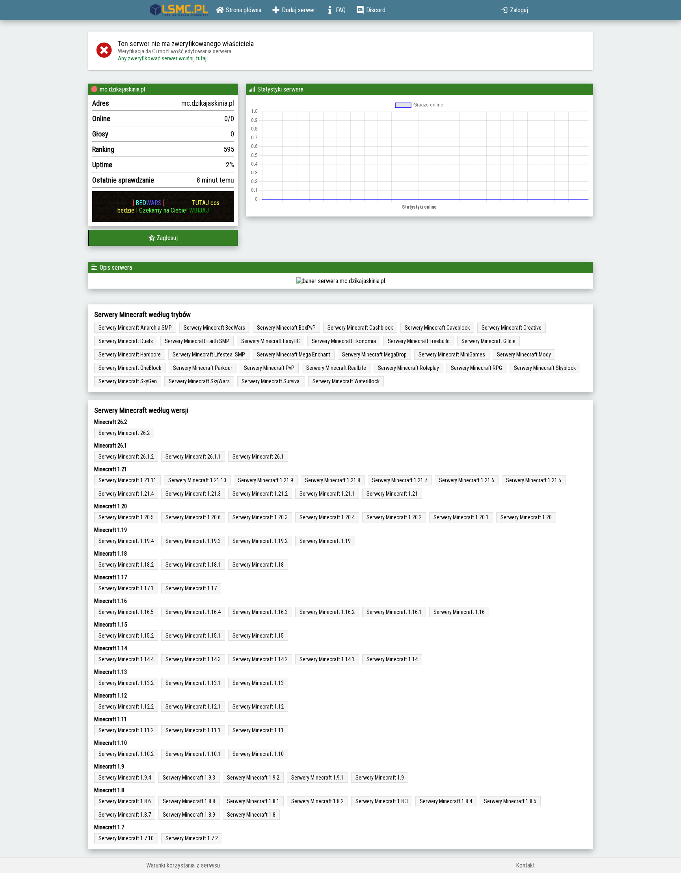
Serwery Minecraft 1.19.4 (126, 541)
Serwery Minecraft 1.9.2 (253, 777)
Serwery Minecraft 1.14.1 (327, 659)
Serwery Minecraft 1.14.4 (126, 659)
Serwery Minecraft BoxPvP (286, 328)
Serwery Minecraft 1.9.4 (125, 777)
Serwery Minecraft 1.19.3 (193, 541)
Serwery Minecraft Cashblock (360, 328)
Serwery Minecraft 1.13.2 (126, 683)
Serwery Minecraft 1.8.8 (189, 801)
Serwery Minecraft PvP (269, 368)
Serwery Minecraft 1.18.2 (126, 564)
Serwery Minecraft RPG (476, 368)
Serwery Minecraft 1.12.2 (126, 706)
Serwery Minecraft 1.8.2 (317, 801)
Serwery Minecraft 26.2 (124, 433)
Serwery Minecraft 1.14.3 (193, 659)
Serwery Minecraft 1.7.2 (192, 838)
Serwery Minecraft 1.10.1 (193, 754)
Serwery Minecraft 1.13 (258, 683)
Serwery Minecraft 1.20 (526, 517)
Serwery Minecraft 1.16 (459, 612)
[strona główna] (179, 10)
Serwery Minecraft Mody (524, 354)
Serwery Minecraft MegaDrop (374, 354)
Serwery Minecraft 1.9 (379, 777)
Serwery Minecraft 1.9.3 (189, 777)
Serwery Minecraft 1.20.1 (461, 517)
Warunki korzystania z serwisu (183, 865)
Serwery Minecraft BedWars (214, 328)
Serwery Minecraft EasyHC (270, 341)
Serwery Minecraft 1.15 (258, 635)
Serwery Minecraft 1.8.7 (125, 814)
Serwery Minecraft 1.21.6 (466, 480)
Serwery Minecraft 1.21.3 (193, 494)
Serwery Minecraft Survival (271, 381)
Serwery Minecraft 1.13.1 (193, 683)
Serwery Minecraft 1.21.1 (327, 494)
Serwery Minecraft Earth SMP (197, 341)
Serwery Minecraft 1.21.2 (260, 494)
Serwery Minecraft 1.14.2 (260, 659)
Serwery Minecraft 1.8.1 (253, 801)
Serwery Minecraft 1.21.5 (533, 480)
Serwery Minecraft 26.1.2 (126, 456)
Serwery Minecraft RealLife (336, 368)
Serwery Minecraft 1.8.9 (189, 814)
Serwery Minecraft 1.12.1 (193, 706)
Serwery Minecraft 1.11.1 (193, 730)
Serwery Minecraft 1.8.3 (381, 801)
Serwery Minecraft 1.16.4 (193, 612)
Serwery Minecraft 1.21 (392, 494)
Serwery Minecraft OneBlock (130, 368)
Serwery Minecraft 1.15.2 (126, 635)
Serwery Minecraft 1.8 (251, 814)
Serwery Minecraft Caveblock (437, 328)
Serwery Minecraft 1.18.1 (193, 564)
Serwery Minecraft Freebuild (419, 341)
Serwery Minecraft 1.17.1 (126, 588)
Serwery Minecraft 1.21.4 (126, 494)
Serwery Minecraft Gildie (488, 341)
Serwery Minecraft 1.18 (258, 564)
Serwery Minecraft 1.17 (191, 588)
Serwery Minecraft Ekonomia (344, 341)
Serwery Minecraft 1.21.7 (399, 480)
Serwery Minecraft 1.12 (258, 706)
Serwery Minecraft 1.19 (325, 541)
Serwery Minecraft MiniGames (452, 354)
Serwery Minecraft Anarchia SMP (135, 328)
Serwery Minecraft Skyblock (545, 368)
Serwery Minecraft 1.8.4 (446, 801)
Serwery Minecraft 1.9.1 (317, 777)
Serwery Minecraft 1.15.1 (193, 635)
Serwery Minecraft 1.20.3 (260, 517)
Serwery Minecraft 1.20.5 (126, 517)
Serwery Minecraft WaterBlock (346, 381)
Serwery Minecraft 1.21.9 (265, 480)
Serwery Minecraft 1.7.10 (126, 838)
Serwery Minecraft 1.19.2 (260, 541)
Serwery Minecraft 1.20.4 (327, 517)
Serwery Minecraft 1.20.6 (193, 517)
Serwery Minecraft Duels (126, 341)
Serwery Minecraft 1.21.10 (197, 480)
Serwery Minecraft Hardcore (130, 354)
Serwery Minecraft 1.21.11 (127, 480)
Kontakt (525, 865)
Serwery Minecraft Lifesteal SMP (209, 354)
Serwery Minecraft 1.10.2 (126, 754)
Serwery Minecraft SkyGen (128, 381)
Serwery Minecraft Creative (511, 328)
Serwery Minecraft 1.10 (258, 754)
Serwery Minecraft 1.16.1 (394, 612)
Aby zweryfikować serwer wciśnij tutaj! (163, 58)
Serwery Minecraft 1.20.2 (394, 517)
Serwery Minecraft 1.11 (258, 730)
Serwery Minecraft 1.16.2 (327, 612)
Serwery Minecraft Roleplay (408, 368)
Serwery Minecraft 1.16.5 (126, 612)
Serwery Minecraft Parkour (202, 368)
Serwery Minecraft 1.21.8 (332, 480)
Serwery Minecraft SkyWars (199, 381)
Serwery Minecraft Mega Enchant (293, 354)
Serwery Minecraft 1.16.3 (260, 612)
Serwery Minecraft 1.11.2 (126, 730)
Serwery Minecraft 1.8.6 (125, 801)
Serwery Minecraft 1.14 (392, 659)
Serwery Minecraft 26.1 (258, 456)
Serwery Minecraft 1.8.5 (510, 801)
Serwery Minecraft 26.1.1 (193, 456)
